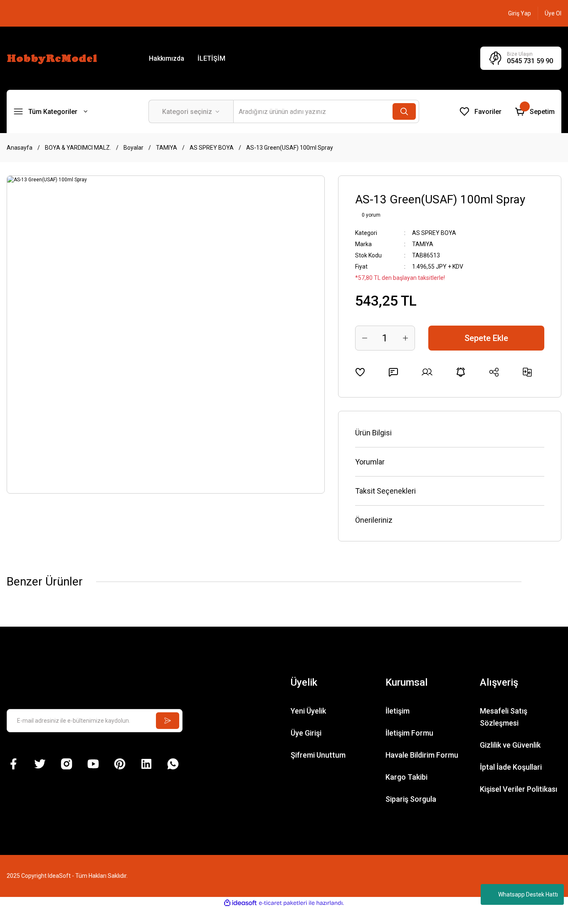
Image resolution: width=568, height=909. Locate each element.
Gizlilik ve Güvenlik (510, 745)
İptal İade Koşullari (511, 767)
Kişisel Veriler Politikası (518, 789)
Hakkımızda (166, 58)
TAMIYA (422, 244)
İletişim (397, 710)
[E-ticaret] (283, 903)
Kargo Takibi (406, 777)
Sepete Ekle (486, 338)
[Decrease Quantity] (364, 338)
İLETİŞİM (211, 58)
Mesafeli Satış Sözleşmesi (503, 716)
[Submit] (167, 720)
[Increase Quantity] (405, 338)
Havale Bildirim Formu (421, 755)
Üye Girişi (306, 733)
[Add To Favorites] (360, 372)
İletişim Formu (409, 733)
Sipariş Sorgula (410, 799)
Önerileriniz (374, 520)
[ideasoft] (240, 903)
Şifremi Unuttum (318, 755)
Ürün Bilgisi (373, 432)
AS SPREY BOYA (434, 233)
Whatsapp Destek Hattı (528, 894)
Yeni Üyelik (308, 710)
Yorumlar (370, 461)
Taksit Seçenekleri (385, 491)
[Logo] (53, 58)
